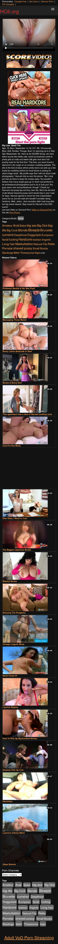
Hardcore (25, 239)
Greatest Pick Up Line (13, 769)
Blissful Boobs (10, 581)
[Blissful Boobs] (29, 566)
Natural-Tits (40, 244)
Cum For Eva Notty (12, 445)
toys (37, 252)
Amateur (7, 225)
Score (20, 218)
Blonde (23, 230)
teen (17, 252)
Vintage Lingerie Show (13, 644)
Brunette (46, 230)
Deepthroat (20, 235)
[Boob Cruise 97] (29, 660)
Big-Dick (42, 225)
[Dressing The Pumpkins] (29, 597)
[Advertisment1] (29, 88)
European (47, 235)
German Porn (47, 1)
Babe (23, 225)
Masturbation (24, 244)
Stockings (7, 252)
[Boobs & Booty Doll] (29, 367)
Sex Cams (33, 1)
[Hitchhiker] (29, 786)
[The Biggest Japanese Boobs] (29, 534)
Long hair (8, 244)
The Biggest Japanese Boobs (17, 549)
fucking (13, 239)
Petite (51, 244)
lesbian (37, 239)
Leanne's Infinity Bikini (14, 832)
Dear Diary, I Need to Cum (15, 518)
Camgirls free (20, 1)
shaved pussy (22, 248)
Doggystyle (34, 235)
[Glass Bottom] (29, 849)
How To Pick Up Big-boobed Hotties (20, 738)
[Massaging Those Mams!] (29, 304)
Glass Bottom (9, 864)
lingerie (46, 239)
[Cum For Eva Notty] (29, 430)
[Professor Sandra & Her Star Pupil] (29, 273)
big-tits (7, 890)
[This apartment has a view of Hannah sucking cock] (29, 399)
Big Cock (12, 230)
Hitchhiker (8, 801)
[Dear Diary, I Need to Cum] (29, 503)
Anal (16, 225)
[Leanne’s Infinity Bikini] (29, 817)
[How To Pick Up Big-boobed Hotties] (29, 723)
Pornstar (7, 248)
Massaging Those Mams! (15, 319)
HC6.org (9, 11)
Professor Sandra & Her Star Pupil (19, 288)
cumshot (8, 234)
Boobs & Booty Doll (12, 382)
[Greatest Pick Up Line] (29, 754)
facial (5, 239)
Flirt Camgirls (8, 4)
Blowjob (34, 229)
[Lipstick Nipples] (29, 692)
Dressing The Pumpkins (14, 612)
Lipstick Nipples (10, 707)
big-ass (32, 225)
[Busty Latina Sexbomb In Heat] (29, 336)
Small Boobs (40, 248)
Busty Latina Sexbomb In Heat (17, 351)
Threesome (27, 253)
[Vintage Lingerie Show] (29, 629)
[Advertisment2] (29, 126)
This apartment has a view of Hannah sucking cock (27, 414)
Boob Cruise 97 (10, 675)
